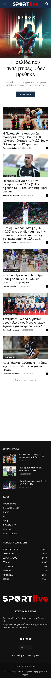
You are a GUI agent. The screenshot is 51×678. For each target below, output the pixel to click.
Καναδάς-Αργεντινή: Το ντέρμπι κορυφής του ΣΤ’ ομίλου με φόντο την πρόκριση (24, 279)
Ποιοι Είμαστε (9, 671)
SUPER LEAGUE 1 (9, 176)
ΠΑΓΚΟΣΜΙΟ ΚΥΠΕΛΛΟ (11, 270)
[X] (29, 647)
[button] (47, 4)
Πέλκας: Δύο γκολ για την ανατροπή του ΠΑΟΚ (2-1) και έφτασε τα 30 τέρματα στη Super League (25, 186)
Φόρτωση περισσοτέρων (24, 380)
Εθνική (6, 223)
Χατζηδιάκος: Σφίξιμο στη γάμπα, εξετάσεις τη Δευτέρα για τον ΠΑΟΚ (25, 366)
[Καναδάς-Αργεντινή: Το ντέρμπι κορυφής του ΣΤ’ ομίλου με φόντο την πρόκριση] (25, 260)
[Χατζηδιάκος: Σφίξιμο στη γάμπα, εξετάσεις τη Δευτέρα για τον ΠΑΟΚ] (25, 347)
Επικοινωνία (21, 671)
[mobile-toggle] (4, 4)
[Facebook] (22, 647)
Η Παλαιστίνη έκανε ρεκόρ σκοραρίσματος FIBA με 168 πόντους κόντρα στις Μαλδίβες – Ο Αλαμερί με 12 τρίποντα (25, 139)
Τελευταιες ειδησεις (10, 314)
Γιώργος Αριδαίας (9, 148)
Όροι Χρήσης (33, 671)
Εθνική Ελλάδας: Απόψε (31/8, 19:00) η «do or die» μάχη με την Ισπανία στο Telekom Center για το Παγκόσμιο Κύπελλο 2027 (24, 233)
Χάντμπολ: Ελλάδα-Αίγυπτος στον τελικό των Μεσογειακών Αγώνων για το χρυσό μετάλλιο (24, 322)
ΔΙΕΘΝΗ (6, 129)
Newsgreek (33, 655)
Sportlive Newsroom (11, 195)
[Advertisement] (25, 413)
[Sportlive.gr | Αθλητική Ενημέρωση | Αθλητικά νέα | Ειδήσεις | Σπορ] (25, 598)
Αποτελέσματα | (20, 655)
